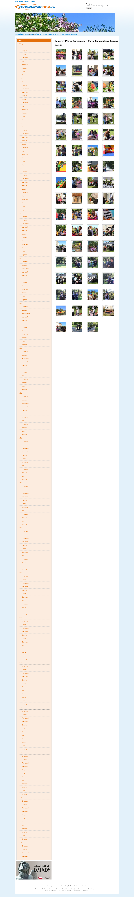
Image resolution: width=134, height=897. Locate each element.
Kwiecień (25, 64)
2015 (20, 528)
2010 (20, 752)
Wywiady (61, 890)
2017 (20, 438)
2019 (20, 348)
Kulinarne (77, 890)
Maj (23, 61)
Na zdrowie (81, 888)
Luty (23, 71)
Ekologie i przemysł (93, 888)
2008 (20, 842)
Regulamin (68, 886)
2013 (20, 618)
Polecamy (85, 890)
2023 (20, 168)
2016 (20, 483)
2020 (31, 34)
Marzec (24, 68)
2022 (20, 213)
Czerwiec (25, 57)
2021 (20, 258)
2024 (20, 123)
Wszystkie (22, 44)
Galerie (26, 34)
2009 (20, 797)
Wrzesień (25, 92)
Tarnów (37, 888)
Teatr (46, 890)
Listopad (24, 85)
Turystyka (65, 888)
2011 (20, 708)
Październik (37, 34)
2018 (20, 393)
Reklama (33, 1)
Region (44, 888)
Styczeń (24, 75)
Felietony (53, 890)
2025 (20, 78)
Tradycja (73, 888)
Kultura (51, 888)
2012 (20, 663)
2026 (20, 47)
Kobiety (69, 890)
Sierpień (24, 51)
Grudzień (25, 82)
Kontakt (26, 1)
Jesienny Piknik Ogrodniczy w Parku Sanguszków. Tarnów (60, 34)
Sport (57, 888)
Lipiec (24, 54)
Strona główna (19, 1)
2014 (20, 573)
